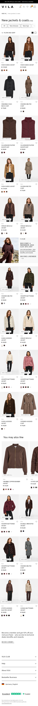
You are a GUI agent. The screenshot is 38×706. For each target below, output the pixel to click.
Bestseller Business (9, 677)
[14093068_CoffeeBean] (21, 531)
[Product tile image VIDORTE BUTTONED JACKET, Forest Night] (28, 279)
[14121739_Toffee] (4, 70)
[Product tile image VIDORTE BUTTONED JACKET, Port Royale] (9, 507)
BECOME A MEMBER (7, 642)
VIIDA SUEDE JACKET (8, 65)
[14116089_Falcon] (6, 233)
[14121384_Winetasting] (11, 489)
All (4, 26)
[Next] (2, 50)
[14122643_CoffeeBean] (31, 487)
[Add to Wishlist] (17, 62)
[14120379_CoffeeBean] (4, 345)
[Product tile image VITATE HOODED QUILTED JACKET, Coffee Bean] (9, 591)
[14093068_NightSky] (23, 531)
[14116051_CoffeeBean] (2, 153)
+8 (13, 489)
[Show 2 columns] (32, 33)
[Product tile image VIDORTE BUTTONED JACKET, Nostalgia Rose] (28, 362)
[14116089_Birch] (4, 233)
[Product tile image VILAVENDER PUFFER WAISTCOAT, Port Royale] (28, 128)
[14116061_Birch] (2, 387)
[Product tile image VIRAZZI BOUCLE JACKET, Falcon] (28, 209)
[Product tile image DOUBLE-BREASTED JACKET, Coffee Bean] (28, 507)
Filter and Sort (9, 33)
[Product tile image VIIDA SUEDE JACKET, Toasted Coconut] (9, 169)
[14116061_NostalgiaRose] (28, 304)
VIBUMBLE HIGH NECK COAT (6, 105)
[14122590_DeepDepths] (6, 615)
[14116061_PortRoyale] (26, 304)
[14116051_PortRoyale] (4, 153)
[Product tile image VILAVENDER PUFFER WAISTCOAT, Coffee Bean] (9, 128)
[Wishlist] (27, 6)
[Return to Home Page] (7, 6)
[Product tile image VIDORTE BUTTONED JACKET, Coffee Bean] (9, 549)
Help (3, 664)
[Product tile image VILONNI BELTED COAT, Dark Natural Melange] (28, 169)
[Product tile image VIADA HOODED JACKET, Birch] (9, 321)
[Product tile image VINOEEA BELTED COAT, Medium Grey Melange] (28, 549)
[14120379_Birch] (2, 345)
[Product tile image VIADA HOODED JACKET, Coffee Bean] (9, 404)
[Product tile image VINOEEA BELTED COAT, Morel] (28, 87)
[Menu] (34, 6)
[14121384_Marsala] (6, 489)
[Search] (24, 6)
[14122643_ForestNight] (36, 487)
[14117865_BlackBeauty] (23, 615)
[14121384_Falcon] (8, 489)
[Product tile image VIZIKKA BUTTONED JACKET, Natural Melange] (28, 591)
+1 (30, 304)
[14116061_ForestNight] (21, 304)
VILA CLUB (6, 657)
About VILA (6, 670)
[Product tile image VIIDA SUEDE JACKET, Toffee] (28, 48)
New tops (26, 26)
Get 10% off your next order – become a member (19, 1)
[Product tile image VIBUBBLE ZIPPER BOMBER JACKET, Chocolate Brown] (15, 459)
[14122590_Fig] (4, 615)
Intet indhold (5, 239)
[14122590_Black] (9, 615)
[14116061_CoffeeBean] (23, 304)
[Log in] (20, 6)
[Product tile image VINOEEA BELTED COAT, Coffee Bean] (9, 279)
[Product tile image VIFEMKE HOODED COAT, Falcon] (28, 404)
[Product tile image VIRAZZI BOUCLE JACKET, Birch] (28, 321)
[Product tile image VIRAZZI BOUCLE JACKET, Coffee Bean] (9, 209)
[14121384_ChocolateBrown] (4, 489)
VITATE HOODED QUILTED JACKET (6, 609)
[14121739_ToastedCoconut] (6, 70)
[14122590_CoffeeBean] (2, 615)
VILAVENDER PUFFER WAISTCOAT (8, 146)
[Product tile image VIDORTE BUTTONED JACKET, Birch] (9, 362)
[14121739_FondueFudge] (2, 70)
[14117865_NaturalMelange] (21, 615)
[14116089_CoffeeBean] (2, 233)
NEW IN (4, 13)
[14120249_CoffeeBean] (23, 111)
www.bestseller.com (7, 703)
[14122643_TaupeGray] (34, 487)
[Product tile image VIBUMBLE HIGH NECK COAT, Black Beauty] (9, 87)
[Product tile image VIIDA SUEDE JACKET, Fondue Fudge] (9, 48)
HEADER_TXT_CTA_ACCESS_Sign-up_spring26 (28, 240)
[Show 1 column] (35, 33)
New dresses (14, 26)
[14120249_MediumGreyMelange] (21, 111)
